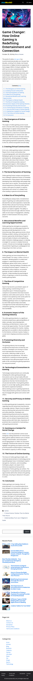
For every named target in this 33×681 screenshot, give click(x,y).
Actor (8, 642)
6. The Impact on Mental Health (13, 100)
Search (4, 529)
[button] (23, 2)
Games (6, 511)
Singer (8, 660)
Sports (8, 662)
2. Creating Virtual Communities (13, 91)
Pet (7, 658)
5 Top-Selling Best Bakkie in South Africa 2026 (19, 544)
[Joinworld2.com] (7, 2)
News (8, 656)
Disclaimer (9, 625)
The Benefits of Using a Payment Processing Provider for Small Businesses (20, 594)
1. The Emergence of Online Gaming (14, 89)
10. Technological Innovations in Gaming (16, 107)
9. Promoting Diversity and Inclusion (14, 105)
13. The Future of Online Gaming (13, 113)
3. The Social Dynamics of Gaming (13, 92)
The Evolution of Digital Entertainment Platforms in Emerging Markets (20, 567)
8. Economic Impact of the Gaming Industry (16, 104)
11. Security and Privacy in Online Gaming (16, 109)
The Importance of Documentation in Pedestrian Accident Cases (20, 587)
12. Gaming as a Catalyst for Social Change (16, 111)
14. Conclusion (8, 115)
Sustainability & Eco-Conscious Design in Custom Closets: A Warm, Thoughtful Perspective (20, 553)
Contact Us (9, 623)
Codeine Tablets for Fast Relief (20, 606)
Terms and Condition (12, 674)
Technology (9, 664)
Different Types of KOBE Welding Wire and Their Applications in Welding (18, 600)
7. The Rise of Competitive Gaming (13, 102)
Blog (7, 646)
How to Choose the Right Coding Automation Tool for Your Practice (20, 574)
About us (9, 621)
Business (8, 648)
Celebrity (9, 650)
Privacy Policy (10, 627)
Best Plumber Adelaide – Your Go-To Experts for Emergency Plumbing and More (11, 560)
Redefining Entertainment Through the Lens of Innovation (19, 580)
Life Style (9, 654)
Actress (8, 644)
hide (19, 85)
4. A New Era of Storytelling (11, 94)
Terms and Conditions (12, 629)
